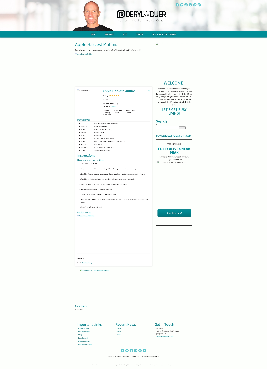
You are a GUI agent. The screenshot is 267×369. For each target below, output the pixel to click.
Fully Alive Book (83, 328)
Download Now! (174, 213)
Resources (109, 34)
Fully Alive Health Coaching (164, 34)
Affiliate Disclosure (85, 344)
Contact (139, 34)
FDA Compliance (84, 341)
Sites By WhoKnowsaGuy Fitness (150, 356)
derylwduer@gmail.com (164, 336)
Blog (125, 34)
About (93, 34)
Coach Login (135, 356)
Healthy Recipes (84, 331)
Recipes (113, 106)
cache (119, 328)
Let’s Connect (83, 338)
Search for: (159, 125)
